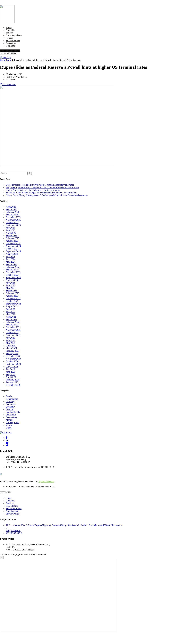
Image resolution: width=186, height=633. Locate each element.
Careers (9, 38)
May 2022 (10, 314)
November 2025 (13, 220)
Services (10, 32)
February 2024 (12, 267)
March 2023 (11, 290)
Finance (9, 409)
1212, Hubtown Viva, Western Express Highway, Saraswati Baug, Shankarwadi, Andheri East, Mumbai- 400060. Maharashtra (64, 525)
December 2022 (13, 298)
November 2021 (13, 330)
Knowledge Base (14, 35)
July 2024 (10, 256)
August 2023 (12, 280)
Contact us (11, 43)
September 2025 (13, 225)
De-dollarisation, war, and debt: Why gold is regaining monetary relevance (40, 185)
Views (9, 425)
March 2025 (11, 235)
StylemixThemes (46, 481)
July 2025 (10, 227)
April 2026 (11, 207)
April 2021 (11, 345)
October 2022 (12, 301)
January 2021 (12, 353)
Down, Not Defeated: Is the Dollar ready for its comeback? (33, 190)
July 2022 (10, 309)
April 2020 (11, 377)
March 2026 (11, 209)
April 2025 (11, 233)
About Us (10, 30)
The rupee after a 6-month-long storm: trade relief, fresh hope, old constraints (41, 192)
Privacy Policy (12, 513)
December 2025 (13, 217)
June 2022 (10, 311)
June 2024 (10, 259)
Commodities (12, 399)
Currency (10, 401)
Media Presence (13, 40)
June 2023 (10, 285)
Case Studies (12, 506)
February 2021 (12, 351)
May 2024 (10, 262)
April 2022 (11, 317)
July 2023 (10, 282)
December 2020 (13, 356)
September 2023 (13, 277)
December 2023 (13, 272)
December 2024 (13, 243)
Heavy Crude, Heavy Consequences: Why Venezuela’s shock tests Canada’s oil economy (47, 195)
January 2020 (12, 382)
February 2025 (12, 238)
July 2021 (10, 338)
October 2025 (12, 222)
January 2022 (12, 324)
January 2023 (12, 296)
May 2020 (10, 374)
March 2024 (11, 264)
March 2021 (11, 348)
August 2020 (12, 366)
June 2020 (10, 372)
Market (9, 420)
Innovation (11, 414)
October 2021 (12, 332)
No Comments (9, 84)
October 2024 (12, 248)
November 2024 (13, 246)
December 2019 (13, 385)
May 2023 (10, 288)
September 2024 (13, 251)
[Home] (5, 57)
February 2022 (12, 322)
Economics (11, 404)
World (8, 427)
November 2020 (13, 358)
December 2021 (13, 327)
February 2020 (12, 379)
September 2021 (13, 335)
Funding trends (13, 412)
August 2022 (12, 306)
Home (8, 27)
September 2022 (13, 303)
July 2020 (10, 369)
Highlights (10, 46)
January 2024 (12, 269)
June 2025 (10, 230)
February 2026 (12, 212)
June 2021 (10, 340)
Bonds (9, 396)
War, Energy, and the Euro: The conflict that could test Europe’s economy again (42, 187)
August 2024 (12, 254)
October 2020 (12, 361)
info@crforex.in (13, 530)
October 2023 (12, 275)
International (11, 417)
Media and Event (14, 508)
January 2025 (12, 241)
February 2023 (12, 293)
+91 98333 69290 (8, 53)
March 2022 (11, 319)
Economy (10, 407)
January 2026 (12, 214)
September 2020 (13, 364)
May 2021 (10, 343)
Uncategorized (12, 422)
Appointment (12, 511)
